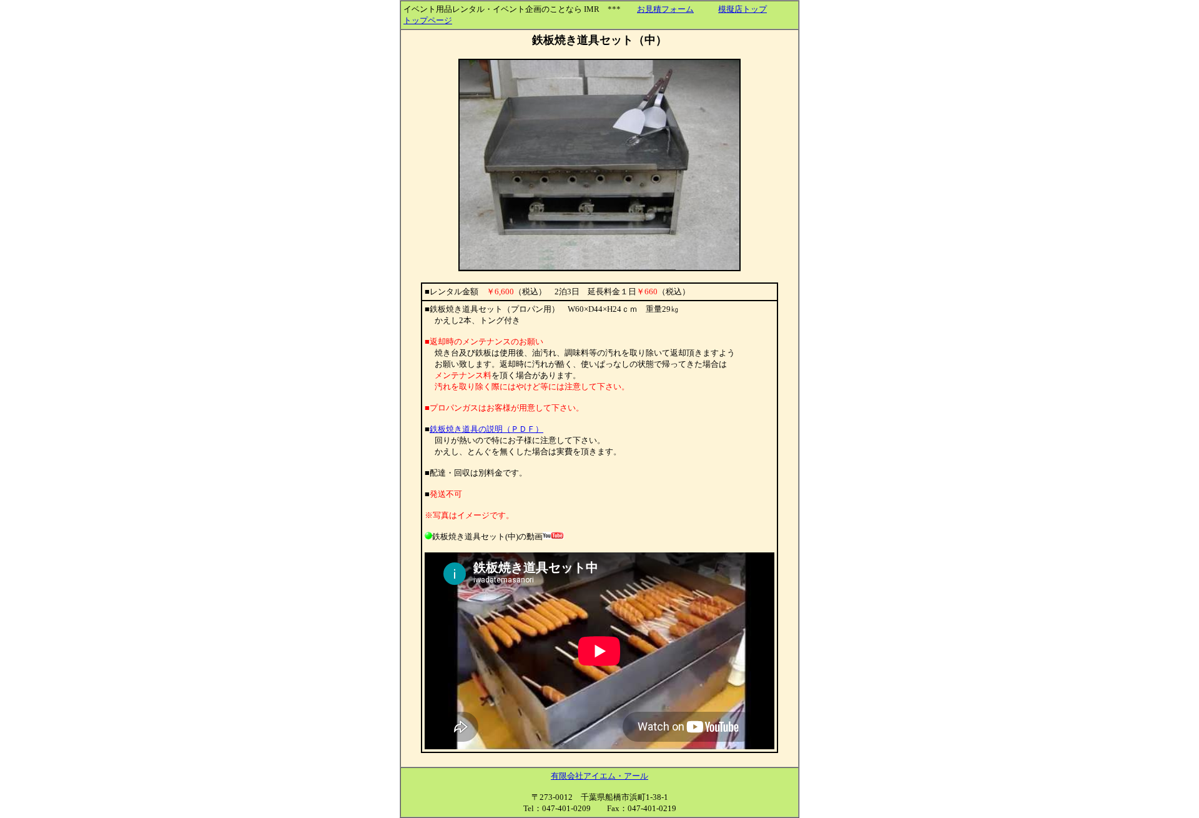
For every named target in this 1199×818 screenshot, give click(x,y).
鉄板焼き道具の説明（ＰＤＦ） (486, 429)
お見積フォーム (665, 9)
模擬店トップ (742, 9)
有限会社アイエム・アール (599, 776)
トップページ (427, 20)
